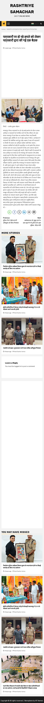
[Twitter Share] (19, 212)
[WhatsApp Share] (9, 212)
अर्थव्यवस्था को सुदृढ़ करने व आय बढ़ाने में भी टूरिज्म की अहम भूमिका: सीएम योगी (32, 221)
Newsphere (28, 701)
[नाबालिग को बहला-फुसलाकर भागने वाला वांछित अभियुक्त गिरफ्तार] (22, 331)
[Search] (41, 24)
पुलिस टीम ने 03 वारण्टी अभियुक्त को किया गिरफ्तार (11, 220)
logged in (17, 366)
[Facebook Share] (14, 212)
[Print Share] (34, 212)
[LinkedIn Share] (24, 212)
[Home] (4, 23)
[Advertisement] (22, 72)
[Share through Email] (29, 212)
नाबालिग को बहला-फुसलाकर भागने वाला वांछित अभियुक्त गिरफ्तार (22, 348)
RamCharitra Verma (19, 48)
